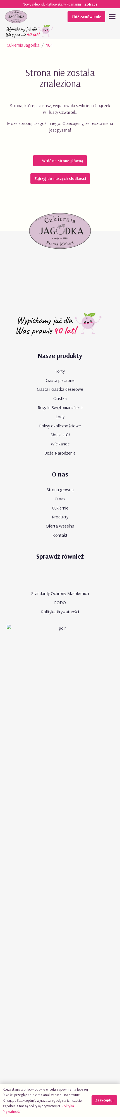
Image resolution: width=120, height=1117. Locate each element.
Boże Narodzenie (60, 453)
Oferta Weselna (60, 526)
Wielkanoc (60, 444)
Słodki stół (60, 434)
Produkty (60, 517)
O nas (60, 498)
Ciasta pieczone (60, 380)
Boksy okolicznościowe (60, 425)
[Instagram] (76, 576)
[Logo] (16, 17)
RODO (60, 602)
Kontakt (60, 535)
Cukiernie (60, 508)
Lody (60, 416)
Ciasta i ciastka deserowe (60, 389)
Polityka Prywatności (60, 611)
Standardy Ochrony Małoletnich (60, 593)
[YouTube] (44, 576)
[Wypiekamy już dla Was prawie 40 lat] (30, 32)
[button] (112, 16)
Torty (60, 371)
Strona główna (60, 489)
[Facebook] (60, 576)
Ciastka (60, 398)
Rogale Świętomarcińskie (60, 407)
